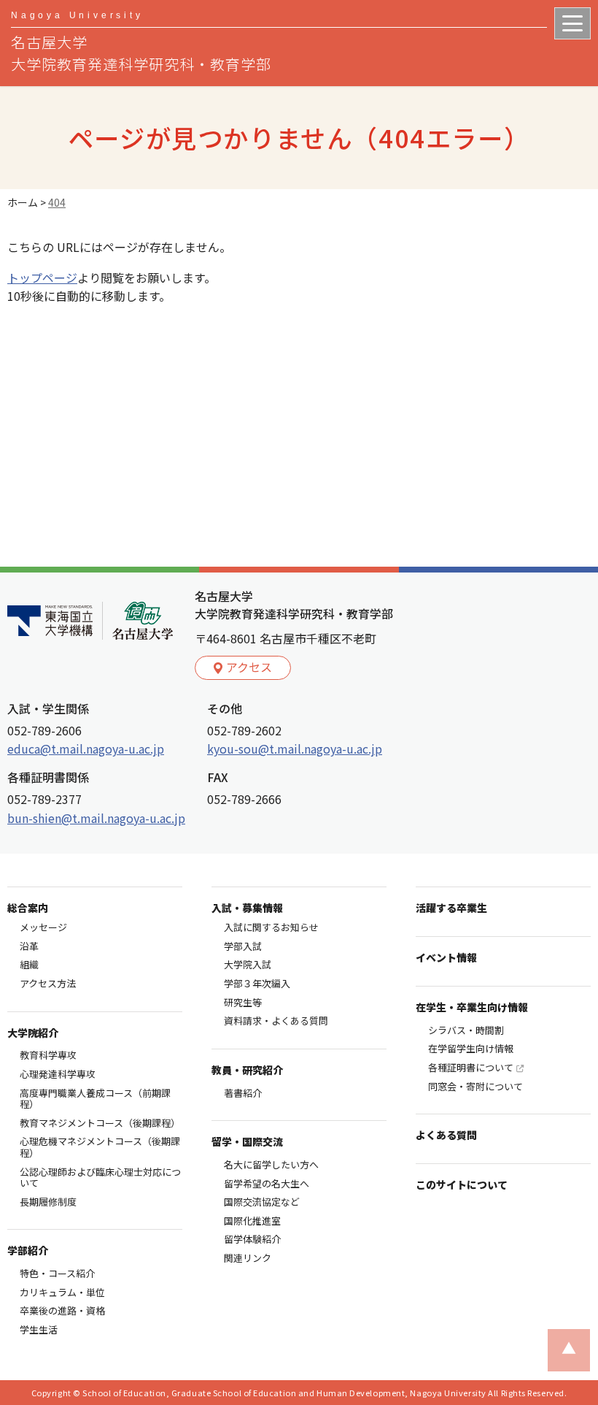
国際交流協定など (262, 1202)
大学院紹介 (32, 1032)
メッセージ (43, 927)
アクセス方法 (48, 983)
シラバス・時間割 (466, 1030)
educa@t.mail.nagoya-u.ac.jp (85, 748)
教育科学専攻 (48, 1055)
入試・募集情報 (247, 907)
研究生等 (243, 1002)
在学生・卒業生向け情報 (472, 1007)
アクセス (249, 666)
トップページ (42, 277)
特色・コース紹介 (57, 1273)
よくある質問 (446, 1135)
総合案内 (27, 907)
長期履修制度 (48, 1202)
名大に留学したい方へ (271, 1164)
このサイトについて (462, 1184)
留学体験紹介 (252, 1239)
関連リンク (247, 1258)
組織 (29, 964)
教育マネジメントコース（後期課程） (100, 1123)
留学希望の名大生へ (266, 1183)
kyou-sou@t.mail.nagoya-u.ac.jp (294, 748)
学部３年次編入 (257, 983)
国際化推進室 (252, 1221)
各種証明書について (470, 1067)
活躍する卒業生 (451, 907)
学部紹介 (27, 1250)
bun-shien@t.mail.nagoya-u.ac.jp (96, 818)
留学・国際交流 (247, 1141)
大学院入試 (247, 964)
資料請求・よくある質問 (276, 1020)
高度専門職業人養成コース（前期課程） (95, 1098)
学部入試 (243, 946)
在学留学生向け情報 (470, 1048)
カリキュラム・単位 (62, 1292)
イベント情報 (446, 957)
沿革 (29, 946)
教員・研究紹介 (247, 1070)
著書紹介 (243, 1093)
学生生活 (39, 1329)
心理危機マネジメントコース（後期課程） (100, 1147)
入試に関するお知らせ (271, 927)
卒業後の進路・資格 (62, 1310)
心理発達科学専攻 (58, 1074)
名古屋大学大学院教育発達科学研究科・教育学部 (141, 42)
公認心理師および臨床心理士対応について (100, 1177)
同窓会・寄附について (475, 1086)
